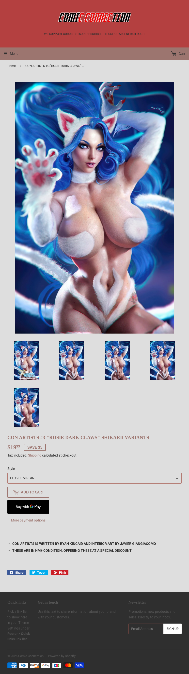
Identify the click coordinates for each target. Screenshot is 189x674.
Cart (181, 54)
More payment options (28, 520)
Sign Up (172, 629)
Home (11, 66)
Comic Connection (31, 656)
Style (11, 469)
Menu (14, 54)
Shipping (34, 455)
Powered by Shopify (62, 656)
